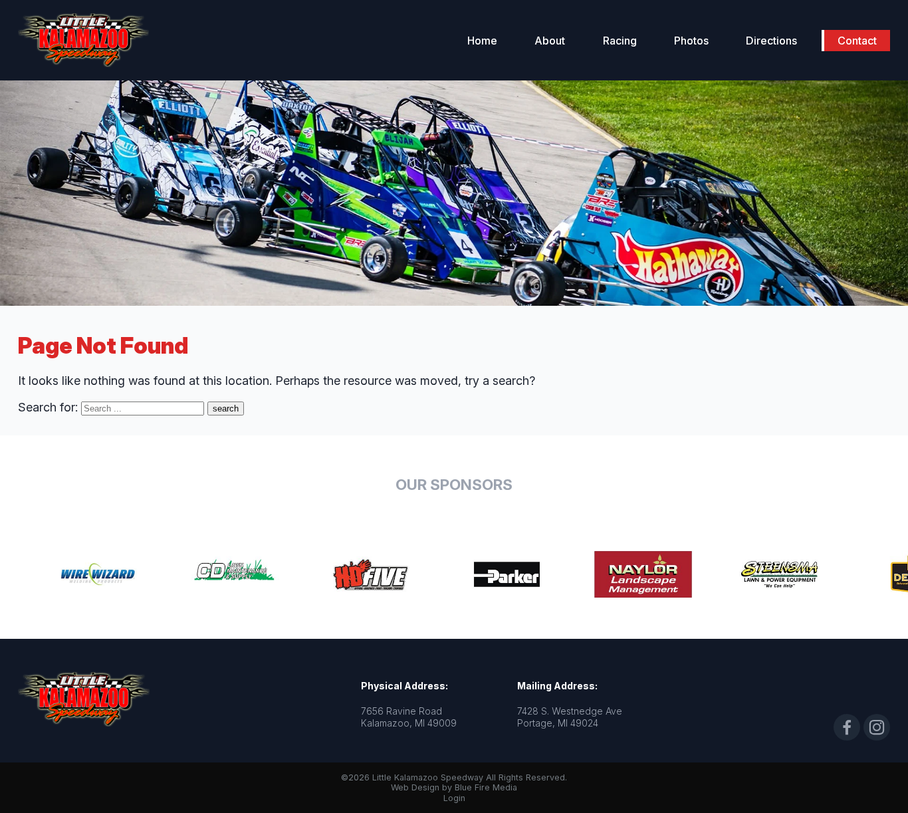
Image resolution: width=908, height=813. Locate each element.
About (549, 40)
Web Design (415, 787)
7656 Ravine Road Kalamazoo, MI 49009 (409, 717)
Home (482, 40)
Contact (857, 40)
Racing (620, 40)
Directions (771, 40)
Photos (691, 40)
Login (454, 798)
